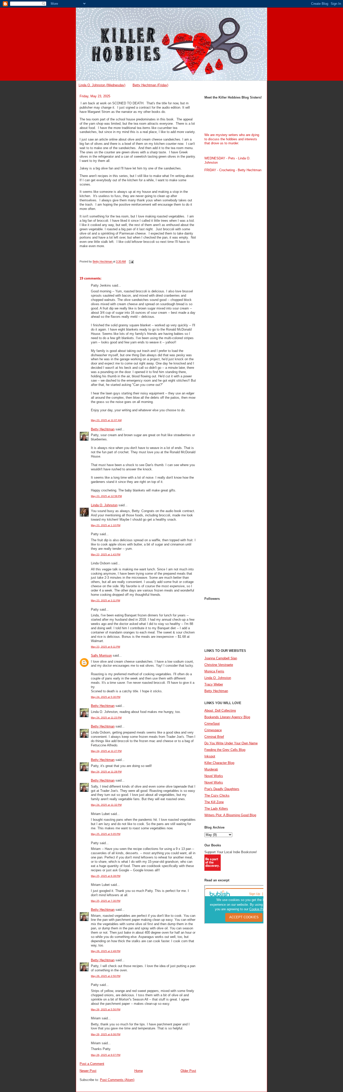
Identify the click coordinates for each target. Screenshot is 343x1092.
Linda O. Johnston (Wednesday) (102, 85)
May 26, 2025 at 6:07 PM (105, 1055)
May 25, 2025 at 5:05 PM (105, 834)
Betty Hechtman (103, 429)
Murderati (211, 769)
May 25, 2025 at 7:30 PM (105, 900)
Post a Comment (92, 1064)
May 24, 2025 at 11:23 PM (106, 717)
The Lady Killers (216, 808)
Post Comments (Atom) (117, 1080)
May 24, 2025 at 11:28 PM (106, 771)
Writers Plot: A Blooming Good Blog (230, 815)
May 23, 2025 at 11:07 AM (106, 420)
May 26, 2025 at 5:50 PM (105, 1009)
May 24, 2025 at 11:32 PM (106, 804)
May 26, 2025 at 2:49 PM (105, 951)
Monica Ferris (214, 671)
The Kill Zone (214, 802)
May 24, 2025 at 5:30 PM (105, 697)
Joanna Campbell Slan (220, 658)
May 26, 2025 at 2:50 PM (105, 976)
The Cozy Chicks (217, 795)
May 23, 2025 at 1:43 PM (105, 554)
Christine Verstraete (218, 665)
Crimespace (213, 730)
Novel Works (213, 776)
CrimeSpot (212, 723)
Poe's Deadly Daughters (221, 789)
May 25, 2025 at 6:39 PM (105, 876)
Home (138, 1071)
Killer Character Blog (219, 763)
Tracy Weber (213, 684)
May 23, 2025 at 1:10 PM (105, 525)
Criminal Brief (214, 737)
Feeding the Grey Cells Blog (224, 750)
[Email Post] (131, 261)
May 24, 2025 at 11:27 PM (106, 751)
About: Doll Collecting (220, 710)
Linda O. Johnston (104, 505)
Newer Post (88, 1071)
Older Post (188, 1071)
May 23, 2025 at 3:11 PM (105, 600)
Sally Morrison (101, 655)
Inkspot (209, 756)
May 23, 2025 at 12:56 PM (106, 496)
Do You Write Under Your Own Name (231, 743)
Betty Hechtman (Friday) (150, 85)
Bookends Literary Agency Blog (227, 717)
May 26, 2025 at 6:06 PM (105, 1034)
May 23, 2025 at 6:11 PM (105, 646)
